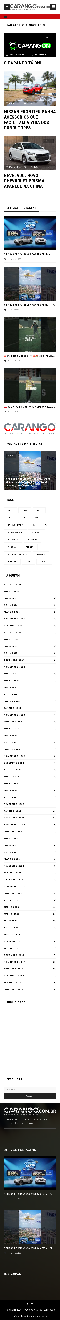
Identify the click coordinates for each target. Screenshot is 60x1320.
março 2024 (12, 701)
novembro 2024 (14, 667)
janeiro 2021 (12, 873)
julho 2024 (11, 674)
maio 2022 (10, 790)
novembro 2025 (14, 619)
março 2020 (12, 934)
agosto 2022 (12, 770)
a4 (34, 525)
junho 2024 (11, 681)
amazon (12, 562)
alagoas (32, 540)
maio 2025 (10, 646)
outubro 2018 (13, 989)
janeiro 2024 (12, 708)
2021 (25, 510)
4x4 (23, 518)
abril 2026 (11, 605)
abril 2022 (11, 797)
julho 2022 (11, 777)
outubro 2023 (13, 722)
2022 (39, 510)
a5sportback (15, 532)
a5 (46, 525)
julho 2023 (11, 729)
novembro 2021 (14, 825)
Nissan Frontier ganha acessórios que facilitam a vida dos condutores (30, 119)
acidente (13, 540)
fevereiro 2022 (14, 804)
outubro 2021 (13, 832)
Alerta (29, 547)
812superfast (15, 525)
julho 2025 (11, 639)
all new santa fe (17, 554)
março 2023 (12, 749)
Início (16, 1316)
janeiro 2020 (12, 948)
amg (28, 562)
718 (36, 518)
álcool (12, 547)
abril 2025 (11, 653)
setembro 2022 (14, 763)
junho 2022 (11, 783)
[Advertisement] (30, 1040)
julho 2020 (11, 907)
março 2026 (12, 612)
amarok (41, 554)
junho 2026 (11, 591)
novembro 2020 (14, 886)
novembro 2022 (14, 756)
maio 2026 (10, 598)
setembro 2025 (14, 626)
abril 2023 (11, 742)
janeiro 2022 (12, 811)
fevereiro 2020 (14, 941)
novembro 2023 (14, 715)
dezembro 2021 (14, 818)
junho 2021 (11, 838)
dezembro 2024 (14, 660)
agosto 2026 (12, 584)
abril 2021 (11, 852)
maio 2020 (10, 921)
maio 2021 (10, 845)
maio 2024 (10, 687)
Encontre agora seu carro (34, 1316)
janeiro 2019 (12, 983)
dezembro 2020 (14, 880)
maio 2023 (10, 735)
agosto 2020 (12, 900)
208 (10, 518)
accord (36, 532)
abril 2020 (11, 928)
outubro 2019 (13, 969)
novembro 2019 (14, 962)
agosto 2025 (12, 633)
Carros (48, 76)
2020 (10, 510)
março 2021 (12, 859)
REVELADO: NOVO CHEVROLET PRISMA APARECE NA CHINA (24, 181)
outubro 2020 (13, 893)
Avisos (49, 37)
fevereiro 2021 (14, 866)
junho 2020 (11, 914)
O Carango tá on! (22, 63)
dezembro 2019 (14, 955)
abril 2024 (11, 694)
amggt (44, 562)
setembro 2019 (14, 976)
